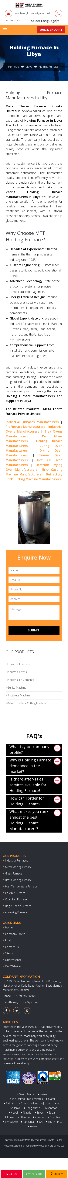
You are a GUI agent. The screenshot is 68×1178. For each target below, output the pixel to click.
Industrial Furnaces (18, 664)
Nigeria (26, 1112)
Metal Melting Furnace (18, 867)
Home (9, 927)
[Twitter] (16, 1010)
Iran (58, 1103)
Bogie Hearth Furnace (18, 906)
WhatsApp (35, 1174)
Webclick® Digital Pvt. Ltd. (51, 1145)
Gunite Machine (16, 687)
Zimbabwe (11, 1121)
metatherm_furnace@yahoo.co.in (32, 13)
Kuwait (43, 1094)
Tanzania (28, 1121)
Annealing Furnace (16, 912)
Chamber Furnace (16, 899)
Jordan (46, 1103)
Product (10, 940)
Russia (33, 1126)
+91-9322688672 (15, 20)
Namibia (54, 1117)
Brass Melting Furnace (18, 880)
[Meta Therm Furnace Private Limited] (17, 5)
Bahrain (10, 1103)
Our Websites (13, 966)
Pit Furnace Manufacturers (25, 427)
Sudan (52, 1112)
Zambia (39, 1117)
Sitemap (10, 953)
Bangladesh (32, 1108)
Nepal (14, 1112)
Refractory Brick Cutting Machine (26, 703)
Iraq (35, 1103)
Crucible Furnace (15, 893)
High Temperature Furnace (21, 886)
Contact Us (12, 947)
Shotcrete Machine (18, 695)
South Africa (54, 1121)
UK (40, 1121)
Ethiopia (24, 1117)
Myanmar (51, 1108)
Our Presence (13, 960)
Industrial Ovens (17, 672)
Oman (24, 1103)
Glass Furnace (13, 873)
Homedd (13, 66)
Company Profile (15, 934)
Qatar (51, 1099)
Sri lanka (15, 1108)
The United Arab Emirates (27, 1099)
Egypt (39, 1112)
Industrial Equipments (20, 680)
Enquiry (58, 1174)
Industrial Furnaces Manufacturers (32, 422)
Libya (29, 66)
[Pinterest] (27, 1010)
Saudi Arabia (27, 1094)
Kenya (10, 1117)
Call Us (12, 1174)
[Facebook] (6, 1010)
